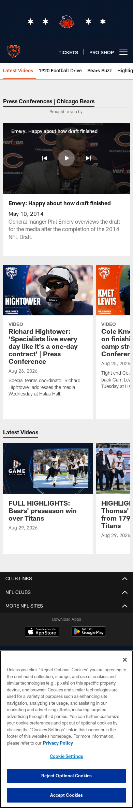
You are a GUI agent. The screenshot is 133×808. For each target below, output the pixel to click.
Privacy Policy (58, 743)
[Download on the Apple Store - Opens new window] (42, 632)
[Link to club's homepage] (13, 49)
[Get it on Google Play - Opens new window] (89, 635)
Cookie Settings (66, 756)
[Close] (124, 659)
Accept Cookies (66, 795)
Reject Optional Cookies (66, 775)
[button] (44, 158)
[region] (66, 729)
